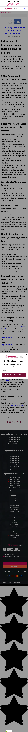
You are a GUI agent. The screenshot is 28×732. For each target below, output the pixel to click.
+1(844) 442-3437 (15, 3)
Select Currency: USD (13, 1)
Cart (25, 8)
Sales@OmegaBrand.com (15, 5)
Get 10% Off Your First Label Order (14, 374)
